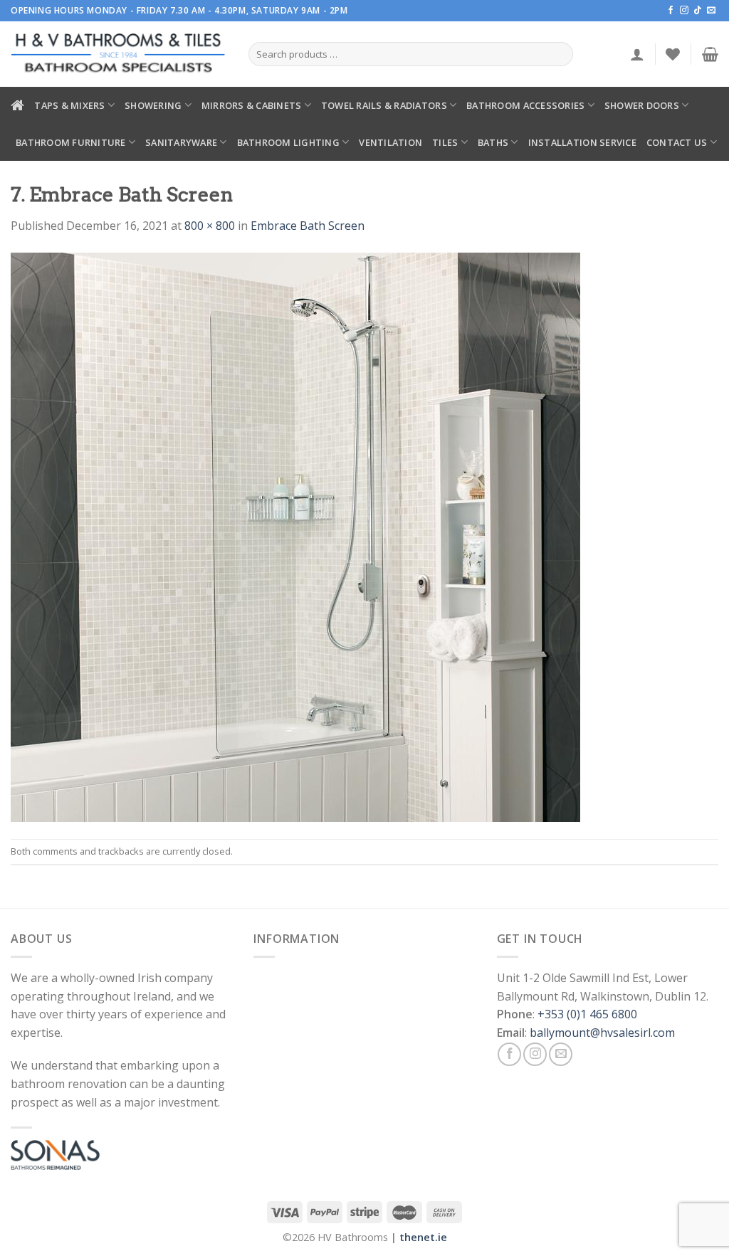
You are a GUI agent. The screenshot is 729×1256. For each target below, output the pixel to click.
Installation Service (582, 142)
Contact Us (677, 142)
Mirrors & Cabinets (251, 105)
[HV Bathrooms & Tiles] (119, 54)
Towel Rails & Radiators (384, 105)
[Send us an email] (711, 11)
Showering (153, 105)
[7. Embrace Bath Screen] (295, 536)
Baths (493, 142)
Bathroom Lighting (288, 142)
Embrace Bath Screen (307, 225)
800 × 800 (209, 225)
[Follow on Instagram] (684, 11)
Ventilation (390, 142)
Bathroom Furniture (71, 142)
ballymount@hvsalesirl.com (602, 1032)
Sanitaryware (181, 142)
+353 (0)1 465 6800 (587, 1014)
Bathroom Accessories (525, 105)
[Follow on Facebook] (670, 11)
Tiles (445, 142)
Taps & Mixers (69, 105)
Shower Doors (641, 105)
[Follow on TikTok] (697, 11)
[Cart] (710, 54)
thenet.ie (423, 1237)
